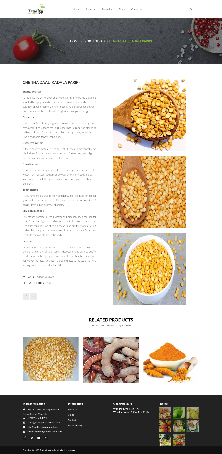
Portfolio (93, 41)
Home (76, 9)
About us (90, 9)
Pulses (50, 283)
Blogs (122, 9)
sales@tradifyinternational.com (44, 422)
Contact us (136, 9)
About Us (72, 409)
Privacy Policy (75, 425)
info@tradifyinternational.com (42, 427)
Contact (72, 420)
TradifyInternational (49, 450)
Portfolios (107, 9)
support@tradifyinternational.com (44, 431)
